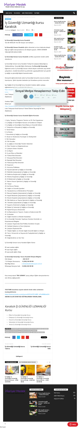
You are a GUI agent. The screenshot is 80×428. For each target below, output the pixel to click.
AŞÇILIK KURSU (59, 398)
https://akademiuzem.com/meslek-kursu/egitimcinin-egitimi (23, 106)
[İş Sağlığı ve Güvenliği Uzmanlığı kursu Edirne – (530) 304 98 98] (43, 370)
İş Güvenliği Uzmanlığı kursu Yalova (15, 347)
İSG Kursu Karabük (37, 328)
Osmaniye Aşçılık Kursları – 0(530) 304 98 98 (59, 31)
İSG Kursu (17, 13)
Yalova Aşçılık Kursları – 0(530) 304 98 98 (60, 56)
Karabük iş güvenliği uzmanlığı (28, 330)
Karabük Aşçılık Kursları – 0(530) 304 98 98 (59, 48)
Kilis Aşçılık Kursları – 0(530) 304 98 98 (59, 39)
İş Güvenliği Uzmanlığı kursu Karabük (21, 328)
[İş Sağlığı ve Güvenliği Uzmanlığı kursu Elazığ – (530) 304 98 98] (28, 370)
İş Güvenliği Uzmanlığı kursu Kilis (41, 347)
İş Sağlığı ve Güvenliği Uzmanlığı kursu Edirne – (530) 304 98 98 (42, 379)
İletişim (36, 13)
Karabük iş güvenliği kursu (12, 330)
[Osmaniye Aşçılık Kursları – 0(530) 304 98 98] (71, 32)
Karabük (46, 328)
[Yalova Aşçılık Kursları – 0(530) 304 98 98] (71, 57)
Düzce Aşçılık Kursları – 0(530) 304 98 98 (60, 22)
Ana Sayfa (9, 13)
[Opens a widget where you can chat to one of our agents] (72, 424)
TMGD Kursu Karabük (25, 332)
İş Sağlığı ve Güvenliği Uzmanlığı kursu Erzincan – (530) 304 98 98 (11, 379)
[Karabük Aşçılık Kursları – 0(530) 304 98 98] (71, 49)
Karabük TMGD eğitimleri (12, 332)
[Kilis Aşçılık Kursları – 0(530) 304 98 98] (71, 41)
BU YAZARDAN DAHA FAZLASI (27, 362)
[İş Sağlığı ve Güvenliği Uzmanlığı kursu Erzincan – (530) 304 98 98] (12, 370)
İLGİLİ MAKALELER (11, 362)
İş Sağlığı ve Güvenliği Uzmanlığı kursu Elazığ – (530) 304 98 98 (28, 379)
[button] (74, 13)
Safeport (13, 30)
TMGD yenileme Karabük (38, 332)
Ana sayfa (7, 17)
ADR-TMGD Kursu (27, 13)
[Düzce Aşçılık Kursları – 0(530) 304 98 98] (71, 24)
